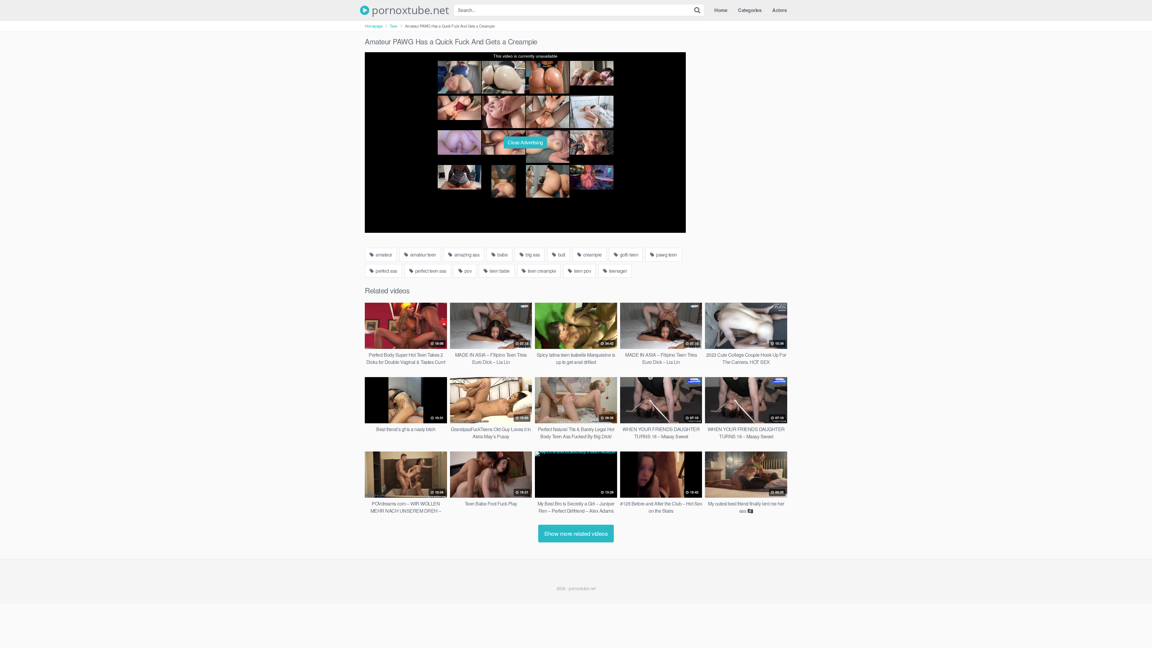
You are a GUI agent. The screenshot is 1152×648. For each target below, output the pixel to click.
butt (561, 254)
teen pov (582, 270)
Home (720, 10)
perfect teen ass (430, 270)
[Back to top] (1135, 629)
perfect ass (386, 270)
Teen (394, 26)
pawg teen (666, 254)
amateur (383, 254)
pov (467, 270)
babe (502, 254)
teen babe (499, 270)
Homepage (373, 26)
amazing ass (466, 254)
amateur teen (422, 254)
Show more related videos (576, 533)
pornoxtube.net (409, 10)
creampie (592, 254)
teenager (617, 270)
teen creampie (541, 270)
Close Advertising (525, 142)
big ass (532, 254)
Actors (779, 10)
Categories (749, 10)
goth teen (628, 254)
